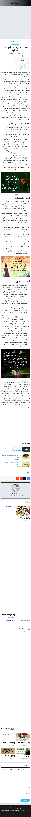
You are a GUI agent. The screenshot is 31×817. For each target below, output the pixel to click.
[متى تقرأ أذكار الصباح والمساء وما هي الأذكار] (23, 511)
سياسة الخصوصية (13, 810)
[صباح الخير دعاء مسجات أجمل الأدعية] (23, 737)
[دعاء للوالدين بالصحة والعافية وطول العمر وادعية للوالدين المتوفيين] (26, 464)
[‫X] (24, 478)
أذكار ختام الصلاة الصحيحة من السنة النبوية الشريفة (24, 757)
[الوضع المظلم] (21, 3)
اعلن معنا (23, 810)
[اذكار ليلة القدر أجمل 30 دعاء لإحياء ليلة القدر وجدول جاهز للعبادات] (26, 449)
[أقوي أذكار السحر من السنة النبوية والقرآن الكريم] (8, 751)
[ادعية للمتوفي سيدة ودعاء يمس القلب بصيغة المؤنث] (23, 623)
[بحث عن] (24, 3)
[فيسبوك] (28, 478)
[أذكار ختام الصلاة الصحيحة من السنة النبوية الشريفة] (23, 751)
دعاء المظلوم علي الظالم (22, 63)
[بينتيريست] (21, 478)
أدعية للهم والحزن (24, 68)
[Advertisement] (15, 22)
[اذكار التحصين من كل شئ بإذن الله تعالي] (8, 737)
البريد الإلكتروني (27, 793)
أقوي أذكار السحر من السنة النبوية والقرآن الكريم (9, 756)
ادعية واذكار (13, 41)
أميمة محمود (19, 56)
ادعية (26, 472)
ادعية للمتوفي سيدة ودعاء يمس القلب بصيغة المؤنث (23, 629)
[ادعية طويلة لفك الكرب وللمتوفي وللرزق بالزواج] (8, 673)
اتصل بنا (27, 810)
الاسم (29, 787)
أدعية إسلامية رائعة (24, 66)
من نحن (18, 810)
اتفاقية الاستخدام (5, 810)
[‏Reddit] (17, 478)
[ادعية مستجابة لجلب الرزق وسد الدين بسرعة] (8, 559)
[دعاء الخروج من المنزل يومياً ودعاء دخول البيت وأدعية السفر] (26, 456)
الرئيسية (18, 41)
